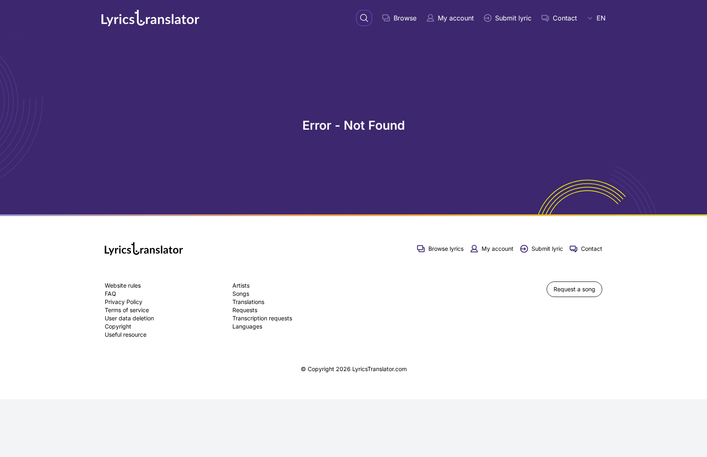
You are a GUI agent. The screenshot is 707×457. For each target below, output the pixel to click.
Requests (244, 309)
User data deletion (129, 318)
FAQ (110, 293)
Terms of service (127, 309)
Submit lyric (513, 18)
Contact (565, 18)
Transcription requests (262, 318)
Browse (405, 18)
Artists (241, 285)
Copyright (118, 326)
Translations (248, 301)
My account (456, 18)
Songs (240, 293)
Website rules (123, 285)
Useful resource (125, 334)
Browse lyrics (446, 248)
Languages (247, 326)
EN (601, 18)
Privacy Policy (123, 301)
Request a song (574, 289)
